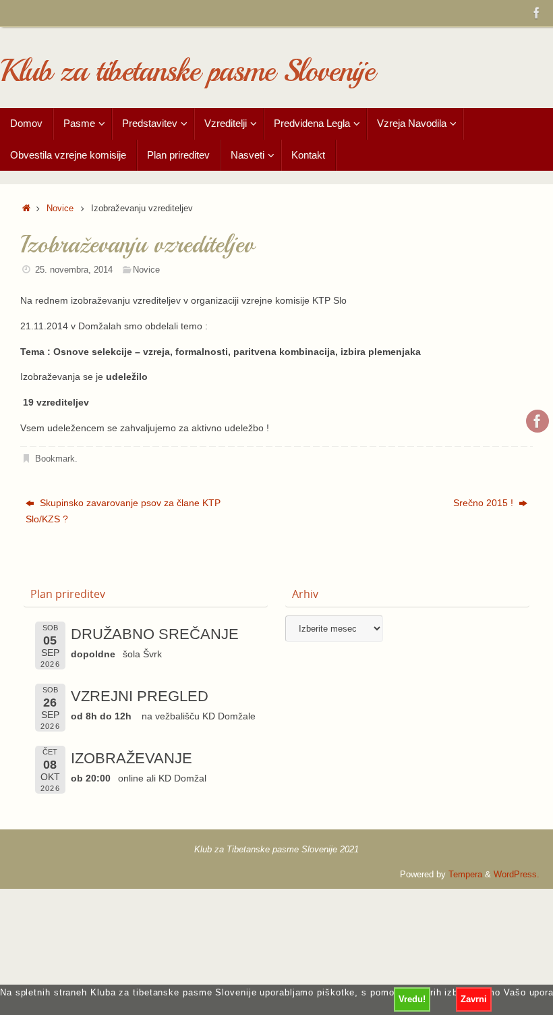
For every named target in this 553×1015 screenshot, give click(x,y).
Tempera (465, 874)
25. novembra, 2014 (74, 270)
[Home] (26, 208)
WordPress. (517, 874)
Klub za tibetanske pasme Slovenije (187, 71)
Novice (60, 208)
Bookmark (55, 459)
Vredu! (412, 999)
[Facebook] (536, 12)
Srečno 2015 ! (484, 502)
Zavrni (474, 999)
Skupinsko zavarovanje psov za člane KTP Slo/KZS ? (123, 510)
